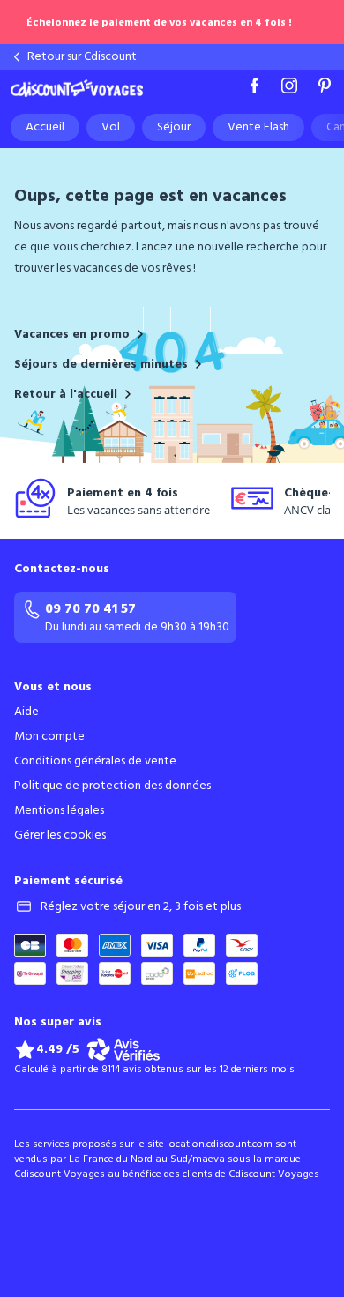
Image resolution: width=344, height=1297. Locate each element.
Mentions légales (59, 810)
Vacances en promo (72, 334)
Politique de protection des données (112, 785)
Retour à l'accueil (65, 394)
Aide (26, 711)
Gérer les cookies (60, 835)
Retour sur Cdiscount (82, 56)
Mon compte (49, 736)
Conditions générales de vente (95, 761)
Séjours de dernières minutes (101, 364)
